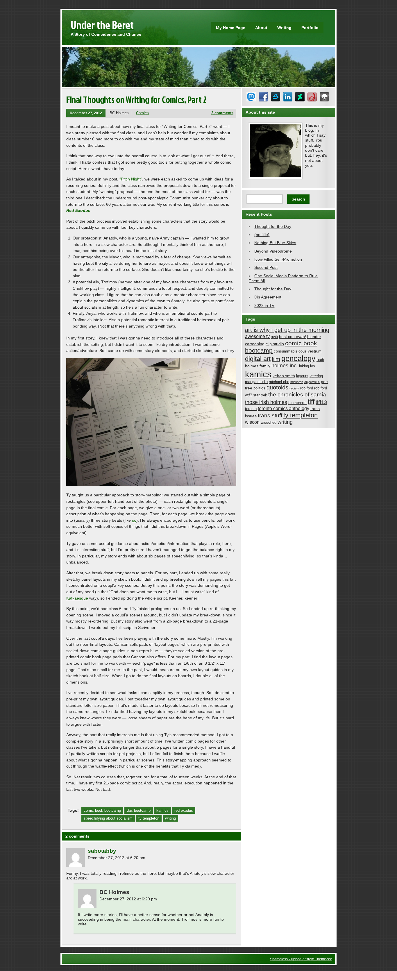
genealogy (298, 358)
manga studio (256, 382)
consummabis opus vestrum (297, 351)
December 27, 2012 (86, 113)
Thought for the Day (272, 226)
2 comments (222, 113)
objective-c (312, 382)
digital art (258, 358)
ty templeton (148, 818)
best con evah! (292, 336)
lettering (316, 376)
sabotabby (102, 851)
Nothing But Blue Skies (275, 242)
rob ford (306, 388)
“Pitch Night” (130, 179)
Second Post (266, 267)
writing (170, 818)
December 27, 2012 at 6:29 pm (128, 899)
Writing (284, 27)
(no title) (261, 234)
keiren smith (284, 375)
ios (312, 366)
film (276, 359)
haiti (320, 359)
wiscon (252, 422)
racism (294, 388)
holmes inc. (284, 366)
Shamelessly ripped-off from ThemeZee (301, 959)
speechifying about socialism (108, 818)
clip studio (275, 343)
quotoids (277, 387)
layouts (302, 376)
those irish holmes (266, 402)
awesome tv (257, 336)
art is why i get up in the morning (287, 330)
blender (314, 336)
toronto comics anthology (283, 408)
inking (304, 366)
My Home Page (230, 27)
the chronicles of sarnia (297, 394)
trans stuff (270, 415)
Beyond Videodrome (273, 251)
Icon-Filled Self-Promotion (278, 259)
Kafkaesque (77, 598)
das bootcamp (139, 810)
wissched (268, 423)
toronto (251, 409)
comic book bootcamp (102, 810)
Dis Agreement (267, 297)
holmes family (257, 366)
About (261, 27)
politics (259, 388)
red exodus (183, 810)
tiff (311, 401)
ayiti (274, 337)
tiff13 (321, 402)
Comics (142, 113)
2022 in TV (264, 305)
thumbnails (297, 403)
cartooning (254, 343)
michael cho (279, 382)
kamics (162, 810)
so (134, 520)
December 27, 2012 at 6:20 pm (116, 857)
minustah (296, 382)
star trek (260, 395)
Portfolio (310, 27)
